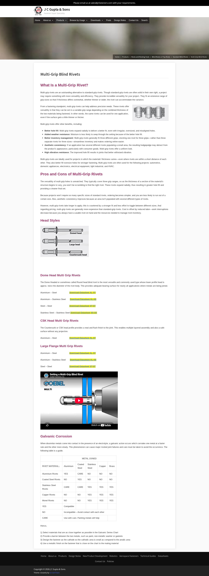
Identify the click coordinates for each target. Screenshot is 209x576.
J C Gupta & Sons (57, 9)
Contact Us (133, 20)
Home (37, 20)
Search (144, 20)
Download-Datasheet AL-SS (83, 299)
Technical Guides (148, 556)
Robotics (113, 556)
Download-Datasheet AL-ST (82, 293)
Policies (110, 561)
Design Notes (120, 20)
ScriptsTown (55, 573)
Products (60, 20)
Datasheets (163, 556)
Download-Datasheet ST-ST (82, 306)
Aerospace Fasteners (128, 556)
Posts (108, 20)
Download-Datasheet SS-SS (83, 313)
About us (47, 20)
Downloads (96, 20)
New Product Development (95, 556)
